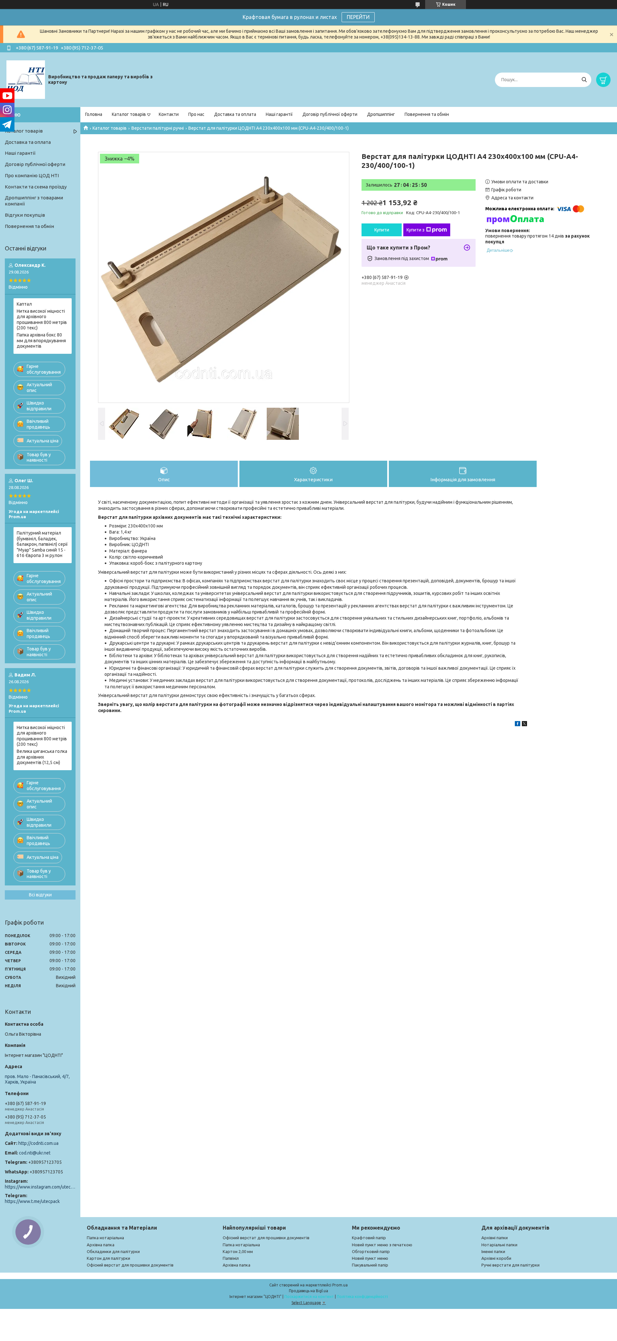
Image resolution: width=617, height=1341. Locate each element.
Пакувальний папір (370, 1265)
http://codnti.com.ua (38, 1143)
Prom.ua (340, 1285)
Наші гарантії (279, 114)
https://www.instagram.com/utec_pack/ (40, 1186)
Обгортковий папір (371, 1251)
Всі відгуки (40, 894)
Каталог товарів (129, 114)
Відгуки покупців (25, 215)
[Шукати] (584, 80)
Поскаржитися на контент (309, 1296)
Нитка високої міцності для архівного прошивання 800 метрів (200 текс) (42, 320)
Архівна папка (100, 1244)
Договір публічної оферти (329, 114)
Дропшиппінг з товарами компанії (34, 200)
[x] (524, 724)
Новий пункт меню (370, 1258)
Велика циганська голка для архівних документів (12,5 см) (42, 757)
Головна (93, 114)
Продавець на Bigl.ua (308, 1291)
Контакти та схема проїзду (36, 186)
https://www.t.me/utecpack (32, 1201)
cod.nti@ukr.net (34, 1152)
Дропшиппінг (381, 114)
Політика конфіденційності (362, 1296)
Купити (381, 229)
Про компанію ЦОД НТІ (32, 175)
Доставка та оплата (235, 114)
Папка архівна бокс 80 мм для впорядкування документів (41, 340)
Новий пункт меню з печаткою (382, 1244)
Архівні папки (494, 1237)
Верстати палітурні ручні (157, 128)
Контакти (169, 114)
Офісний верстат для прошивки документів (130, 1265)
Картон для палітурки (108, 1258)
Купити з (416, 229)
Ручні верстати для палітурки (510, 1265)
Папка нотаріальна (105, 1237)
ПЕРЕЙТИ (358, 17)
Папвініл (231, 1258)
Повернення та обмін (427, 114)
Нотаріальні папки (499, 1244)
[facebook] (517, 724)
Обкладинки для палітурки (113, 1251)
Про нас (196, 114)
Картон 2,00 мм (238, 1251)
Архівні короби (496, 1258)
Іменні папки (493, 1251)
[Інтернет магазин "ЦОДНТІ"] (25, 79)
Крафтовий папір (369, 1237)
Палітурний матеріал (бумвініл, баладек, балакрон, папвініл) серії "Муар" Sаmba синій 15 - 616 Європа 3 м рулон (42, 544)
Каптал (24, 304)
